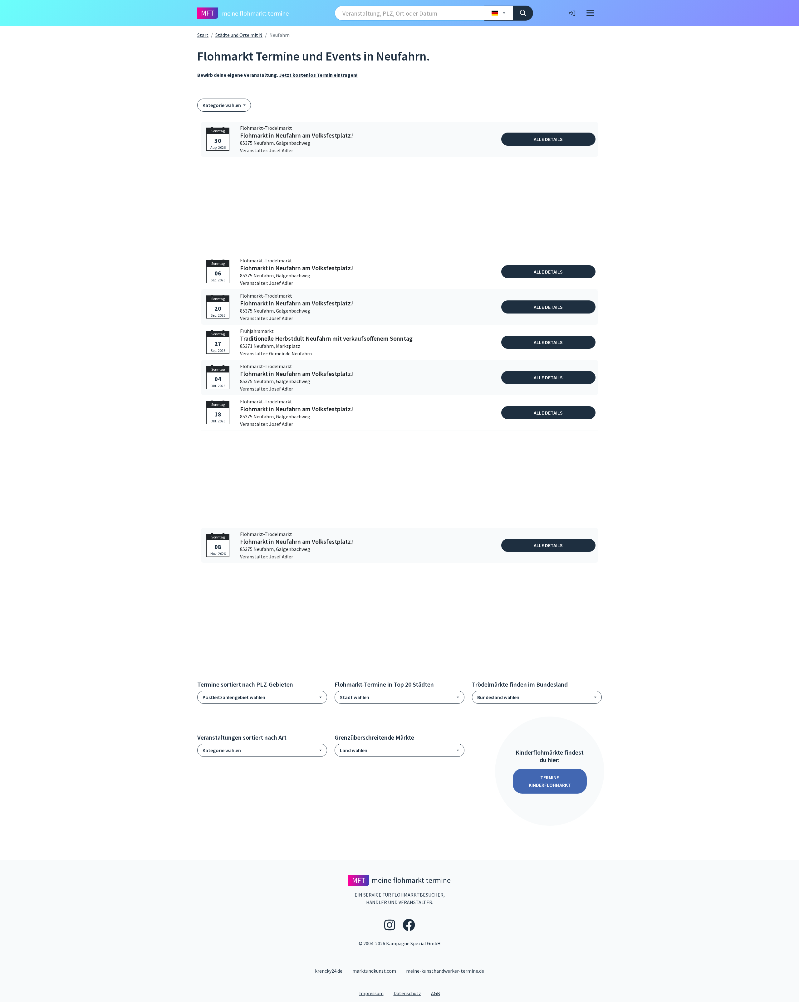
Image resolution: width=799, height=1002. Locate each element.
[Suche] (523, 13)
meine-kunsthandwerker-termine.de (445, 971)
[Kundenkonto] (572, 13)
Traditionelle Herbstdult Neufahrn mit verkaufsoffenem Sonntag (326, 338)
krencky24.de (328, 971)
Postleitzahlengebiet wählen (234, 697)
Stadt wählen (354, 697)
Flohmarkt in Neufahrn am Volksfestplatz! (296, 135)
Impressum (374, 993)
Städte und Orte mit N (238, 35)
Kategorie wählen (222, 105)
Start (202, 35)
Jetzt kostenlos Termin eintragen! (318, 75)
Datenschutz (410, 993)
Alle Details (548, 139)
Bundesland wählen (498, 697)
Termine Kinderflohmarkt (550, 781)
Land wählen (353, 750)
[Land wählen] (498, 13)
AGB (438, 993)
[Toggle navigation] (590, 13)
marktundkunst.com (374, 971)
